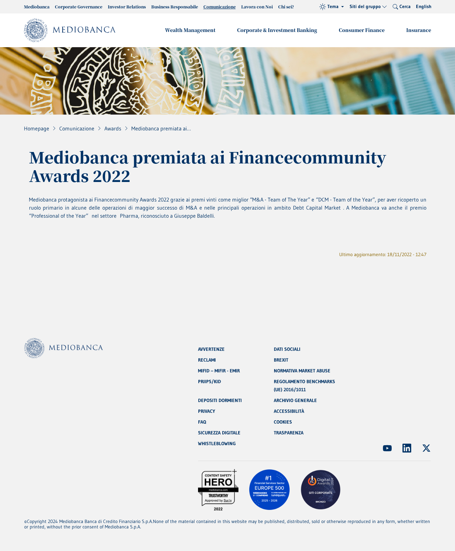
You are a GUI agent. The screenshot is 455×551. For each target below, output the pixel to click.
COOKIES (283, 422)
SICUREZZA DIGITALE (219, 433)
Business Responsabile (174, 6)
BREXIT (281, 360)
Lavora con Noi (257, 6)
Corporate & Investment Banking (277, 30)
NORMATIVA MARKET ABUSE (302, 371)
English (423, 6)
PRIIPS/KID (209, 381)
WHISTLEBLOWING (217, 443)
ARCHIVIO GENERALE (295, 400)
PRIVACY (206, 411)
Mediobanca (37, 6)
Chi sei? (286, 6)
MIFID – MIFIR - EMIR (219, 371)
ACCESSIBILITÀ (289, 411)
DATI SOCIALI (287, 349)
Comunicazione (219, 6)
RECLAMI (207, 360)
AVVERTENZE (211, 349)
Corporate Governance (78, 6)
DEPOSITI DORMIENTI (220, 400)
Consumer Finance (362, 30)
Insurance (418, 30)
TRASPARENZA (288, 433)
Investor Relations (127, 6)
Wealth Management (190, 30)
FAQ (202, 422)
